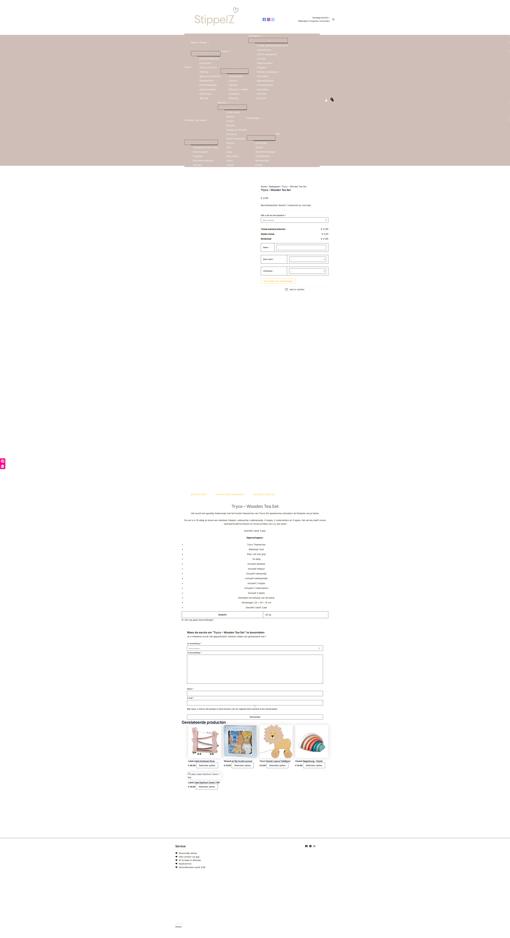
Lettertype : (268, 271)
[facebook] (264, 19)
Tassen (233, 80)
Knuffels (262, 93)
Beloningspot (201, 151)
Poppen (262, 67)
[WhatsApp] (314, 846)
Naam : (266, 247)
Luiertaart (205, 63)
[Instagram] (310, 846)
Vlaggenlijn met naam (206, 147)
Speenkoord (207, 80)
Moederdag (262, 160)
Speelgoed (255, 35)
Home (187, 67)
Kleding (204, 71)
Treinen (262, 58)
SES (229, 147)
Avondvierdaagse (265, 151)
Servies (198, 165)
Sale (278, 133)
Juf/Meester (263, 156)
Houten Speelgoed (268, 71)
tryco (230, 160)
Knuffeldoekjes (208, 85)
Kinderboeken (265, 85)
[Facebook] (306, 846)
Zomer (259, 147)
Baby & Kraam (199, 42)
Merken (222, 102)
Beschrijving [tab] (198, 494)
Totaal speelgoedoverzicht (273, 45)
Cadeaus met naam (195, 120)
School (224, 51)
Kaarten (234, 98)
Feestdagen (253, 118)
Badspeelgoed (266, 80)
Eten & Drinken (208, 67)
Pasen (259, 165)
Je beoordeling (194, 652)
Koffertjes (205, 93)
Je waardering (194, 643)
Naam (190, 689)
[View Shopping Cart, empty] (332, 100)
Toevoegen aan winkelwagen (278, 281)
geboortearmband (210, 76)
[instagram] (269, 19)
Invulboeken (236, 76)
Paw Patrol (233, 156)
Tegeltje (198, 156)
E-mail (190, 698)
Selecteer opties (207, 765)
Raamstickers (265, 63)
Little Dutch (233, 112)
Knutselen (263, 76)
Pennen (234, 85)
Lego (229, 151)
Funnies (231, 125)
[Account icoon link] (326, 100)
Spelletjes (263, 89)
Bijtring (204, 98)
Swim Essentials (236, 138)
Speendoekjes (208, 89)
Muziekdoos (264, 50)
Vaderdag (261, 143)
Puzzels (262, 98)
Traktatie (235, 93)
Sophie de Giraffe (237, 129)
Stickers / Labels (239, 89)
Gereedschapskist (204, 160)
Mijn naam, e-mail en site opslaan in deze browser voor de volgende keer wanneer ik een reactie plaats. (232, 709)
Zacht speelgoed (267, 54)
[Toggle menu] (205, 53)
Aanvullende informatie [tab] (229, 494)
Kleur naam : (268, 259)
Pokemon (232, 134)
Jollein (230, 121)
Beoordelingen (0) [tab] (264, 494)
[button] (333, 19)
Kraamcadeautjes (209, 58)
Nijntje (230, 116)
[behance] (273, 19)
